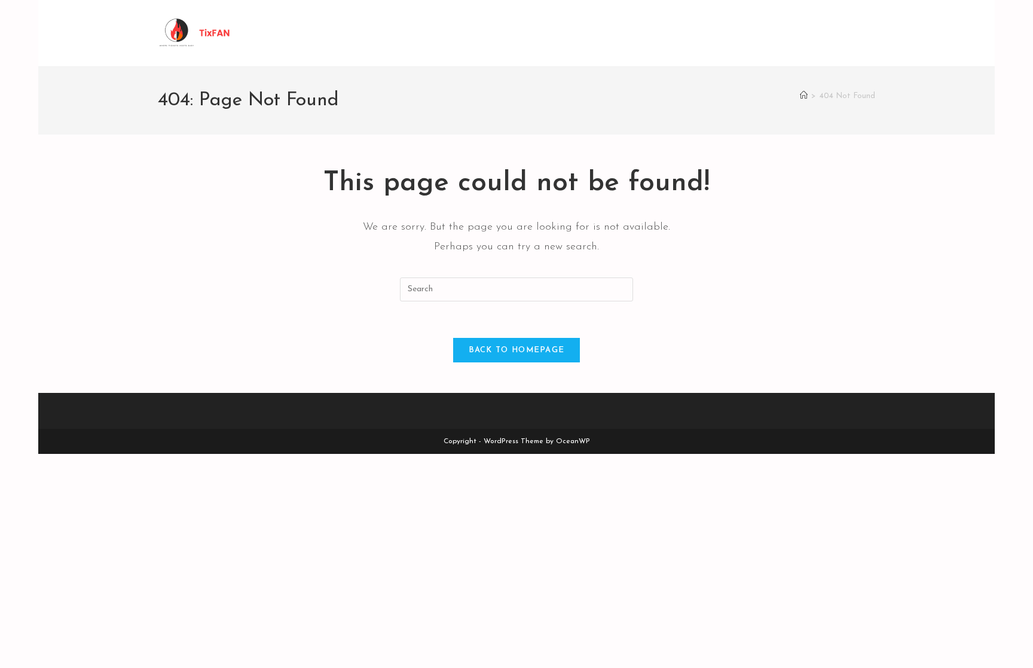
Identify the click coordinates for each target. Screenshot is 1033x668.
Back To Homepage (517, 350)
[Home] (804, 96)
